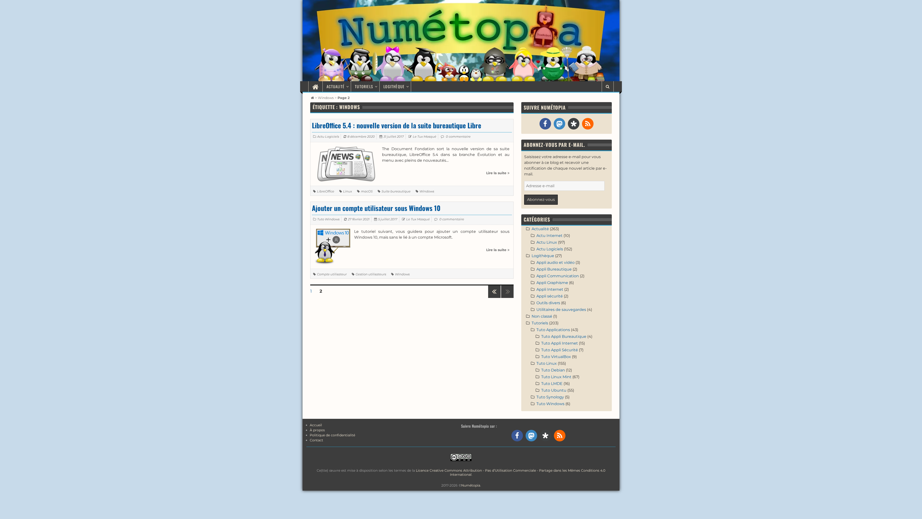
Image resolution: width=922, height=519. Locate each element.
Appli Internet (549, 289)
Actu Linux (546, 242)
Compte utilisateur (332, 274)
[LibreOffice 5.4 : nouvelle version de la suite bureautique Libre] (346, 163)
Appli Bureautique (554, 269)
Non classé (542, 316)
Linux (347, 191)
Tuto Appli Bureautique (563, 336)
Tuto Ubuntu (553, 390)
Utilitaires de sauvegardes (561, 309)
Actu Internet (549, 235)
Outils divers (548, 303)
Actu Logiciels (328, 136)
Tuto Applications (553, 329)
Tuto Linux (546, 363)
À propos (317, 430)
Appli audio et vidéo (555, 262)
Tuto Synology (550, 397)
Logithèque (394, 86)
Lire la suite (498, 175)
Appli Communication (557, 276)
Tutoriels (364, 86)
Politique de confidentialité (332, 435)
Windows (326, 98)
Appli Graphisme (552, 282)
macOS (367, 191)
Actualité (336, 86)
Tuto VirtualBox (556, 356)
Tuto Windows (328, 219)
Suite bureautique (396, 191)
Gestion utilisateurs (371, 274)
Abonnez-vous (541, 199)
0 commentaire (458, 136)
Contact (316, 440)
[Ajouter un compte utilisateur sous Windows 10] (332, 246)
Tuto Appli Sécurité (559, 350)
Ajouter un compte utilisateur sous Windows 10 (376, 208)
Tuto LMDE (552, 383)
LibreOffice (325, 191)
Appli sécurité (549, 296)
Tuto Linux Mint (556, 377)
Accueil (316, 425)
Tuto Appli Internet (559, 343)
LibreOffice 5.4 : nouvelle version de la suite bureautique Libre (396, 125)
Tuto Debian (553, 370)
